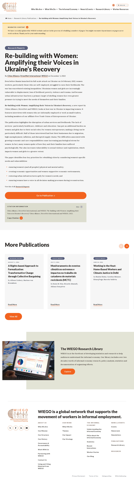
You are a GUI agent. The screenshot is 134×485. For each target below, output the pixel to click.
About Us (42, 423)
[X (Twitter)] (10, 428)
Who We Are (36, 9)
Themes (65, 431)
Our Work (67, 423)
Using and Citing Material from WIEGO (44, 466)
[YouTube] (26, 428)
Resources (116, 451)
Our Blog (90, 456)
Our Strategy (67, 439)
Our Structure (43, 435)
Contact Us (42, 460)
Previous (121, 246)
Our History (42, 439)
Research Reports (22, 187)
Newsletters (116, 435)
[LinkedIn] (21, 428)
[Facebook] (15, 428)
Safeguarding (106, 476)
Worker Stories (93, 452)
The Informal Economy (68, 9)
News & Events (86, 9)
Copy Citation (13, 218)
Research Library (103, 9)
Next (126, 246)
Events (114, 427)
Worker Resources (121, 9)
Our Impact (66, 435)
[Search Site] (113, 5)
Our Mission (42, 431)
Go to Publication (29, 195)
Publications (117, 441)
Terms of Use (93, 476)
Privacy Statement (78, 476)
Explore (68, 371)
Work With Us (43, 449)
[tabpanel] (28, 360)
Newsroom (115, 431)
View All (13, 316)
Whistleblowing (120, 476)
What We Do (50, 9)
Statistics (90, 442)
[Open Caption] (50, 376)
